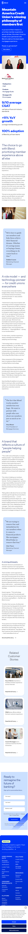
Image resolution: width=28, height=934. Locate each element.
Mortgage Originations (5, 861)
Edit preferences (14, 930)
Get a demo (6, 49)
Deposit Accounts (4, 886)
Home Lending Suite (7, 857)
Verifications (5, 864)
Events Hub (18, 879)
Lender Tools (5, 867)
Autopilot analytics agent (4, 903)
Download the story (8, 637)
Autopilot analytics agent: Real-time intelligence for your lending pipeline (13, 847)
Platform (5, 895)
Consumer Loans (5, 890)
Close (3, 869)
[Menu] (24, 2)
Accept (14, 922)
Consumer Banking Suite (7, 882)
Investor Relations (18, 898)
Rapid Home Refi (5, 872)
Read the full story (14, 691)
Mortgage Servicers (18, 867)
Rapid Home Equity (5, 876)
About (17, 890)
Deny (14, 926)
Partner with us (19, 882)
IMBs (16, 864)
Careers (17, 893)
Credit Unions (19, 859)
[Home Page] (5, 3)
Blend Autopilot (4, 899)
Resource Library (18, 876)
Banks (17, 862)
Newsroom (18, 895)
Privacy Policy (16, 815)
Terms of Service (20, 825)
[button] (25, 907)
